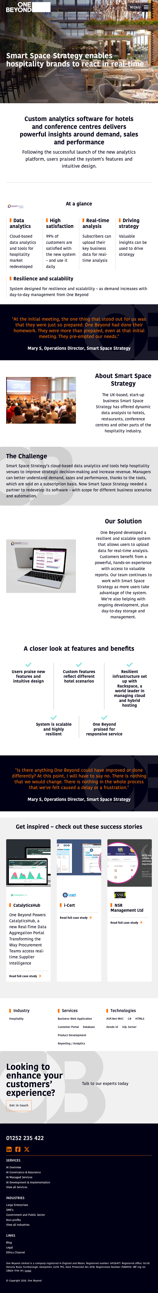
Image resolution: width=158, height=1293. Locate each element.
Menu (136, 8)
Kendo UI (112, 1027)
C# (129, 1019)
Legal (9, 1247)
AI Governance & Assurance (23, 1172)
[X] (27, 1149)
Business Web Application (75, 1019)
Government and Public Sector (25, 1215)
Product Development (72, 1035)
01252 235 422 (25, 1138)
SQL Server (129, 1027)
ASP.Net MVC (115, 1019)
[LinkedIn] (9, 1149)
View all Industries (17, 1225)
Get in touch (18, 1105)
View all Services (16, 1187)
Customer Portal (68, 1027)
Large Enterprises (17, 1205)
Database (89, 1027)
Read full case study (23, 976)
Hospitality (16, 1019)
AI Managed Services (19, 1177)
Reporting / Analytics (71, 1043)
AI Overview (13, 1167)
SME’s (9, 1210)
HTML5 (139, 1019)
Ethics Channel (15, 1252)
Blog (9, 1242)
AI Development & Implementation (28, 1182)
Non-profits (13, 1220)
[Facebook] (18, 1149)
